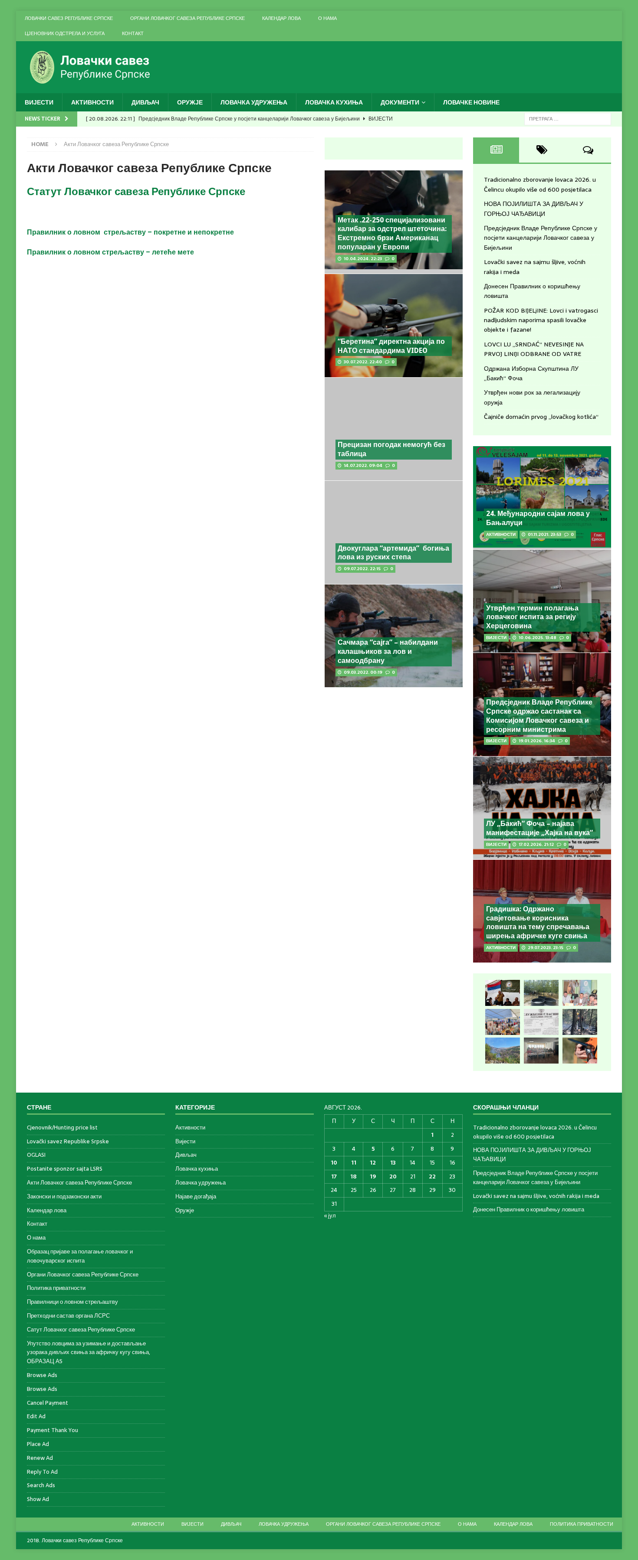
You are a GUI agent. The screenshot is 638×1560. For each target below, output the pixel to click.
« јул (330, 1215)
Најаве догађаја (195, 1196)
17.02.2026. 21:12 (536, 844)
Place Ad (38, 1444)
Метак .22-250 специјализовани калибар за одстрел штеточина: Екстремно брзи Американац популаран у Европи (392, 233)
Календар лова (281, 18)
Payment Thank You (52, 1430)
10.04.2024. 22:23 (363, 258)
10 (334, 1162)
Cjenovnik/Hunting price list (62, 1127)
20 (393, 1176)
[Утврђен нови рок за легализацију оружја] (579, 1051)
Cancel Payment (47, 1402)
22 (432, 1176)
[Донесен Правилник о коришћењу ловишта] (541, 1022)
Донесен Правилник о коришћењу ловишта (528, 1209)
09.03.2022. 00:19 (363, 672)
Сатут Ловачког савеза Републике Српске (81, 1329)
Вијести (39, 102)
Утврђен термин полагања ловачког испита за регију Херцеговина (532, 617)
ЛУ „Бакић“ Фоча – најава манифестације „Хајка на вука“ (539, 828)
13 (393, 1162)
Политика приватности (56, 1287)
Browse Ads (42, 1375)
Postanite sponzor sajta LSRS (64, 1168)
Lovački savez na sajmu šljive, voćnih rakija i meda (536, 1196)
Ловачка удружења (253, 102)
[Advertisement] (394, 755)
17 (334, 1176)
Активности (92, 102)
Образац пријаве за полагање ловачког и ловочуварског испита (80, 1256)
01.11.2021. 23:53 (544, 534)
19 (373, 1176)
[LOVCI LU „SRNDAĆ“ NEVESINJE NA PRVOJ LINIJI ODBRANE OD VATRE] (502, 1051)
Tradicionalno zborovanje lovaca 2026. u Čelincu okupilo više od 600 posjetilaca (540, 184)
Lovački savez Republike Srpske (68, 1141)
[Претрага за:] (567, 118)
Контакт (133, 33)
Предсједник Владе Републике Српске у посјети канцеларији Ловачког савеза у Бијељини (540, 237)
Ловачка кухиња (334, 102)
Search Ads (41, 1485)
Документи (400, 102)
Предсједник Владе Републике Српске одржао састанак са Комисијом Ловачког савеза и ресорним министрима (539, 715)
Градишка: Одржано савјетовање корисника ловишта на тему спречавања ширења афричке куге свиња (537, 922)
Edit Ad (36, 1416)
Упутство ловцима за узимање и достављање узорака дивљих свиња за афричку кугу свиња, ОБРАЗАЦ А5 (88, 1352)
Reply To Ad (42, 1471)
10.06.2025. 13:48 (537, 637)
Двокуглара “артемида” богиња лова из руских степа (393, 552)
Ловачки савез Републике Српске (69, 18)
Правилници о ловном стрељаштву (72, 1301)
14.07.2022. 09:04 (363, 465)
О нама (327, 18)
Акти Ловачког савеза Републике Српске (79, 1182)
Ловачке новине (471, 102)
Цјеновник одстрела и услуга (65, 33)
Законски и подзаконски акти (64, 1196)
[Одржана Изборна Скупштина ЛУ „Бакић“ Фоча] (541, 1051)
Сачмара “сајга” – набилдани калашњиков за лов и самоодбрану (388, 651)
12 (373, 1162)
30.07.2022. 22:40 (363, 362)
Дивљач (145, 102)
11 (353, 1162)
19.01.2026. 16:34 (537, 740)
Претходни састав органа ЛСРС (68, 1315)
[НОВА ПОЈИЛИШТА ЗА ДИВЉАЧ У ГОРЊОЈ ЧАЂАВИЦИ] (541, 993)
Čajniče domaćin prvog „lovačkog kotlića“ (541, 416)
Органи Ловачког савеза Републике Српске (187, 18)
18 (353, 1176)
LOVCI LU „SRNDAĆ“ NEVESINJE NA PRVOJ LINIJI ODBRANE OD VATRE (534, 349)
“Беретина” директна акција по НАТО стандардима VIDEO (391, 346)
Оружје (190, 102)
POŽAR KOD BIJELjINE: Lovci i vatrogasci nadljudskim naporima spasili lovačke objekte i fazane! (541, 320)
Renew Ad (40, 1457)
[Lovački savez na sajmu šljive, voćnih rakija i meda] (502, 1022)
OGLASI (36, 1154)
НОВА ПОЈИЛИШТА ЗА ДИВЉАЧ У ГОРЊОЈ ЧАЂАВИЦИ (533, 208)
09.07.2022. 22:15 (362, 568)
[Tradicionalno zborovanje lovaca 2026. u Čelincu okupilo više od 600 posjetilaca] (502, 993)
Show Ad (38, 1499)
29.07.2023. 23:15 (545, 947)
